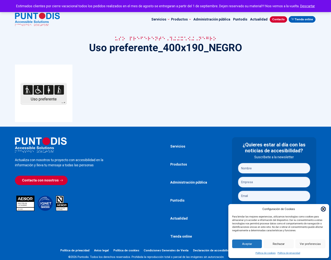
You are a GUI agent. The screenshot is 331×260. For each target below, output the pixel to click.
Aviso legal (101, 250)
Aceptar (247, 244)
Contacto (278, 19)
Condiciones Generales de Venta (166, 250)
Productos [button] (179, 19)
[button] (323, 209)
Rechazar (279, 244)
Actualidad (259, 19)
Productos (178, 164)
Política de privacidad (289, 253)
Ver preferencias (310, 244)
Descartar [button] (307, 6)
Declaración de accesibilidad (212, 250)
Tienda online (303, 19)
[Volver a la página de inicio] (41, 145)
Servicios (177, 146)
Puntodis (240, 19)
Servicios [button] (158, 19)
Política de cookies (266, 253)
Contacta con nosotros (40, 180)
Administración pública (211, 19)
